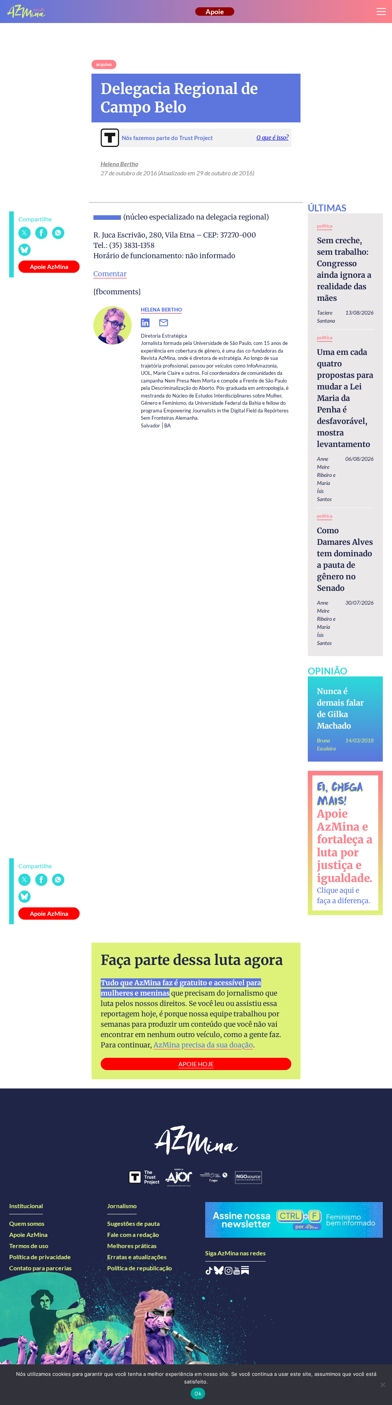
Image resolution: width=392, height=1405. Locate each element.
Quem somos (26, 1223)
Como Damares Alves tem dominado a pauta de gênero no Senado (345, 559)
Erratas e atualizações (137, 1256)
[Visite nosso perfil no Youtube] (237, 1272)
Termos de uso (28, 1245)
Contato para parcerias (40, 1267)
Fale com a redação (133, 1234)
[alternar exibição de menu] (381, 11)
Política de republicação (139, 1267)
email (168, 323)
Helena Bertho (119, 163)
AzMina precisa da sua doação (203, 1045)
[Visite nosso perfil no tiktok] (209, 1272)
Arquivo (104, 64)
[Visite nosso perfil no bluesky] (219, 1272)
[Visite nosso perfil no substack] (245, 1272)
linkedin (150, 323)
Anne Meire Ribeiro (324, 466)
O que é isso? (272, 137)
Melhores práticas (132, 1245)
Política (324, 226)
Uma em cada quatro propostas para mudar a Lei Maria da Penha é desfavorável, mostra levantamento (345, 398)
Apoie (215, 11)
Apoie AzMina (49, 266)
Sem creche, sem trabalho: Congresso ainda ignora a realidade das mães (344, 269)
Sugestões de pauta (133, 1223)
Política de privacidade (40, 1256)
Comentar (110, 273)
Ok (197, 1393)
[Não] (382, 1385)
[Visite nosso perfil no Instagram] (228, 1272)
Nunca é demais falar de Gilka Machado (340, 708)
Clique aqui (335, 890)
